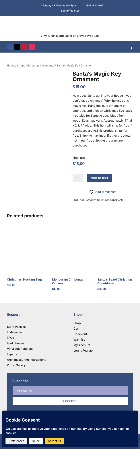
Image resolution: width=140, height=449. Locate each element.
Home (11, 65)
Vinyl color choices (20, 348)
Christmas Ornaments (40, 65)
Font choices (16, 343)
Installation (14, 332)
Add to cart (99, 178)
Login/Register (83, 350)
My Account (81, 345)
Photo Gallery (16, 365)
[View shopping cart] (125, 47)
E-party (12, 354)
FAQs (10, 337)
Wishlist (79, 339)
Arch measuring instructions (26, 359)
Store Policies (16, 327)
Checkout (80, 334)
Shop (20, 65)
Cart (76, 328)
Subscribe (70, 401)
